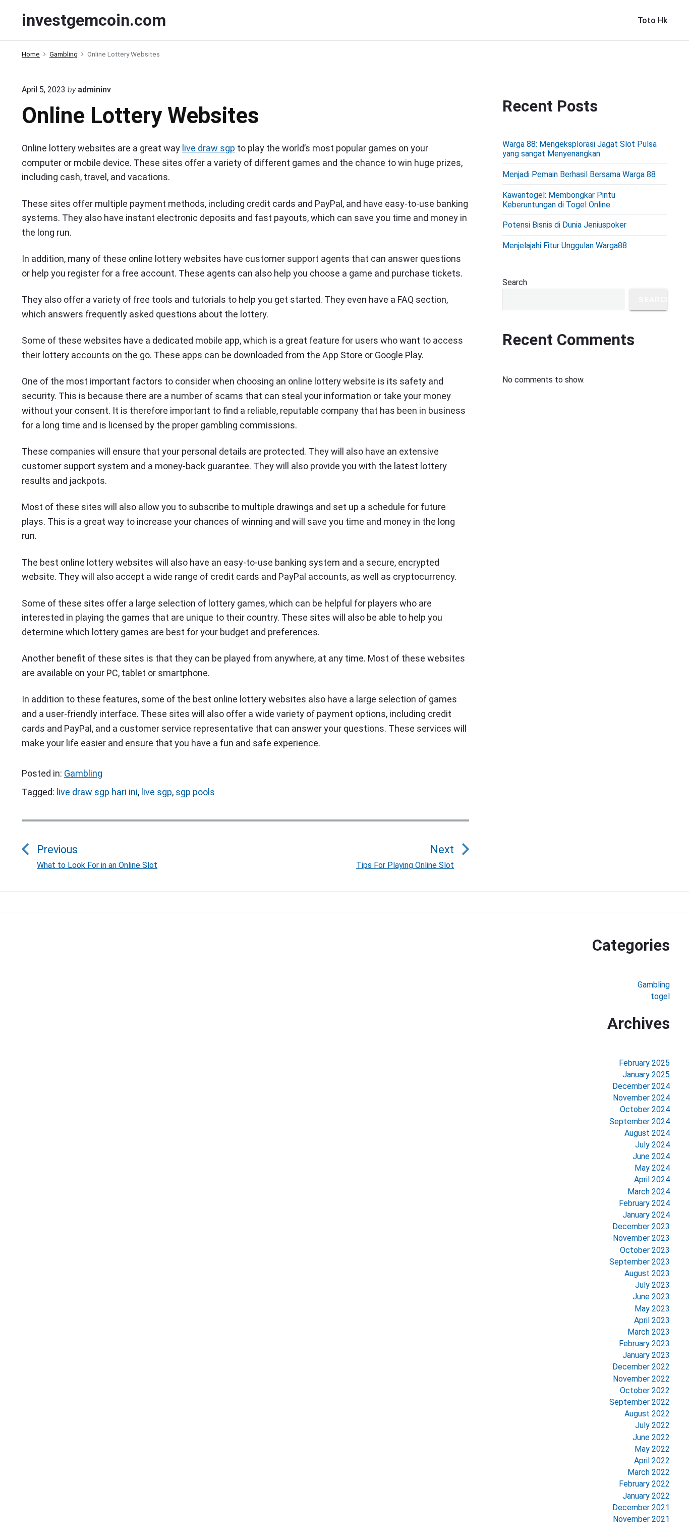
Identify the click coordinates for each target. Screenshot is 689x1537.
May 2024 (652, 1168)
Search (514, 282)
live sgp (156, 792)
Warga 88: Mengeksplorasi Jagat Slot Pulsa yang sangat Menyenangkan (579, 148)
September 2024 (639, 1121)
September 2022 (639, 1402)
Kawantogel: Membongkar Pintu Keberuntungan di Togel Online (558, 199)
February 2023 (644, 1343)
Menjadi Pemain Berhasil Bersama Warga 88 (579, 174)
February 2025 (644, 1063)
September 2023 (639, 1262)
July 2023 (652, 1285)
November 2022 (641, 1379)
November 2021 (641, 1519)
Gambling (83, 773)
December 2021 (641, 1507)
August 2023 (647, 1273)
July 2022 (652, 1425)
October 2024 (645, 1109)
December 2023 (641, 1226)
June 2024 (651, 1156)
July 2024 (652, 1144)
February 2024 (644, 1203)
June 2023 (651, 1296)
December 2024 (641, 1086)
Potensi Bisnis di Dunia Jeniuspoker (564, 225)
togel (660, 996)
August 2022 (647, 1413)
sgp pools (195, 792)
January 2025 (646, 1074)
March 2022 (648, 1472)
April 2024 (652, 1179)
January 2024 (646, 1215)
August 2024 (647, 1133)
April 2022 (652, 1460)
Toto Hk (652, 20)
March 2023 (648, 1332)
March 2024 (648, 1191)
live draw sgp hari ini (97, 792)
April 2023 (652, 1320)
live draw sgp (208, 148)
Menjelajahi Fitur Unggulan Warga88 (564, 245)
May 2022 (652, 1449)
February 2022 (644, 1484)
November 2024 (641, 1098)
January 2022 (646, 1496)
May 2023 (652, 1308)
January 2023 (646, 1355)
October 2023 (645, 1250)
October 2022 (645, 1390)
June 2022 (651, 1437)
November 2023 (641, 1238)
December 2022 (641, 1366)
